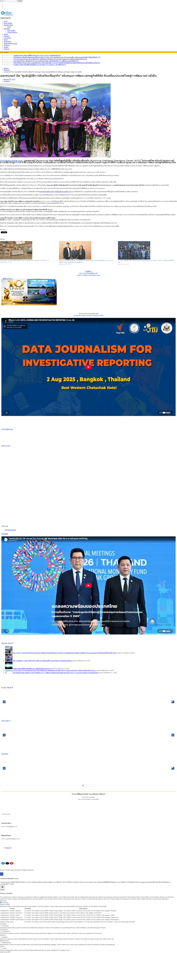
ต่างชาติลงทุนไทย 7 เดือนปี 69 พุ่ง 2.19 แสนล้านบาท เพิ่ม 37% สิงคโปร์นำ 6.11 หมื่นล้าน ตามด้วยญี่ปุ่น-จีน (45, 61)
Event (9, 27)
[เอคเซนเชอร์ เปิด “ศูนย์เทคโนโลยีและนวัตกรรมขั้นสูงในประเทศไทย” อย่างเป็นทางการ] (28, 250)
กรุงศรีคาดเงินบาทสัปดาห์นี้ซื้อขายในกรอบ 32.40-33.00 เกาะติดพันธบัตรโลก (37, 55)
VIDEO (4, 533)
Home (5, 21)
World (6, 40)
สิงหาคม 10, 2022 (9, 79)
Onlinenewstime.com (11, 160)
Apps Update (11, 30)
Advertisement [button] (4, 941)
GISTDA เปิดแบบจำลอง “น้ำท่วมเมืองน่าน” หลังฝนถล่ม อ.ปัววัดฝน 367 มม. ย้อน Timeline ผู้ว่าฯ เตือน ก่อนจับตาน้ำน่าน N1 (50, 59)
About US (8, 848)
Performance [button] (4, 929)
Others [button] (2, 946)
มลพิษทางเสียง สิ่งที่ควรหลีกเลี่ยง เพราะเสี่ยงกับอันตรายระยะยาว (32, 669)
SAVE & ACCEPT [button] (5, 952)
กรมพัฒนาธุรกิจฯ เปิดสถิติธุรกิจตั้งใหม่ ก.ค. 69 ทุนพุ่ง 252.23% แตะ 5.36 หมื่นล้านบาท (39, 65)
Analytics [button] (3, 935)
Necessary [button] (3, 901)
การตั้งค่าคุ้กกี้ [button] (4, 884)
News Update (8, 23)
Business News (8, 25)
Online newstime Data (10, 43)
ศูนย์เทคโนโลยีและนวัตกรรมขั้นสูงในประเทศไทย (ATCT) (56, 192)
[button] (4, 701)
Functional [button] (3, 924)
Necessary (5, 903)
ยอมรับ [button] (11, 884)
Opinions (6, 36)
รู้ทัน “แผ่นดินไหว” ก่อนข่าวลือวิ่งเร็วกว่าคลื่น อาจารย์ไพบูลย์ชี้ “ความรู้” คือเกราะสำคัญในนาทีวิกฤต (42, 661)
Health (6, 34)
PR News (7, 45)
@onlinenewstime (10, 530)
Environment (7, 42)
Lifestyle (6, 49)
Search (20, 1)
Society (6, 47)
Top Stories (7, 38)
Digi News (7, 29)
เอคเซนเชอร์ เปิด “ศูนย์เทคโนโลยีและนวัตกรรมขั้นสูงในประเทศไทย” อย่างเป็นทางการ (24, 260)
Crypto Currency (12, 32)
